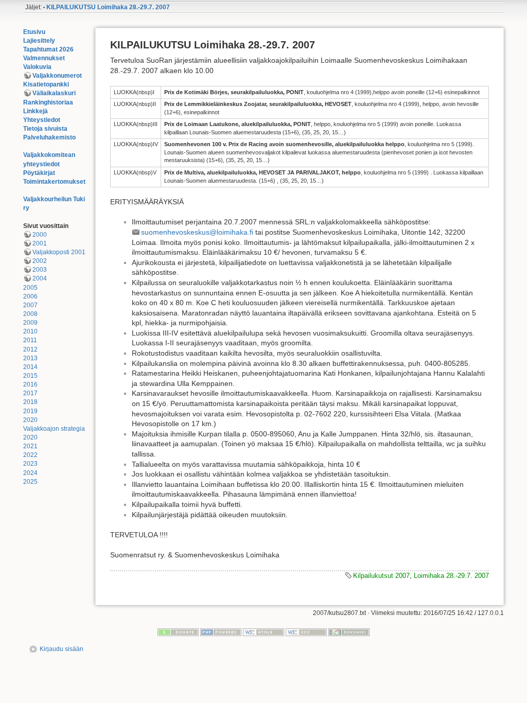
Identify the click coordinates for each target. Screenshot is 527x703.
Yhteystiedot (41, 120)
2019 (30, 411)
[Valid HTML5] (263, 632)
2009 (30, 322)
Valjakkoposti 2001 (58, 252)
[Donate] (178, 632)
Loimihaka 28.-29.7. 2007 (451, 575)
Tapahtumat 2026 (48, 49)
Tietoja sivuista (45, 128)
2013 (30, 358)
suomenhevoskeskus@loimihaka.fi (197, 232)
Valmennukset (44, 58)
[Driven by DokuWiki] (349, 632)
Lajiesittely (39, 40)
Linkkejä (35, 111)
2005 (30, 287)
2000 (39, 234)
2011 (30, 340)
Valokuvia (37, 67)
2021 (30, 446)
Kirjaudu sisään (61, 649)
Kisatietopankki (46, 84)
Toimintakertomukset (54, 181)
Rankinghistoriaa (48, 102)
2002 (39, 261)
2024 (30, 473)
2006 (30, 296)
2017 (30, 393)
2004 (39, 278)
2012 (30, 349)
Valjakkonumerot (57, 75)
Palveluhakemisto (49, 137)
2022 (30, 455)
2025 (30, 481)
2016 (30, 384)
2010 (30, 331)
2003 (39, 269)
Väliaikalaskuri (54, 93)
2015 (30, 375)
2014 (30, 367)
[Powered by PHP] (220, 632)
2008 (30, 314)
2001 (39, 243)
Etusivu (34, 32)
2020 (30, 420)
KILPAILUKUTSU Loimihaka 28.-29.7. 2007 (108, 7)
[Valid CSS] (306, 632)
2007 (30, 305)
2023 (30, 463)
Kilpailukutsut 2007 (381, 575)
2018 (30, 402)
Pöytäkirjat (39, 173)
